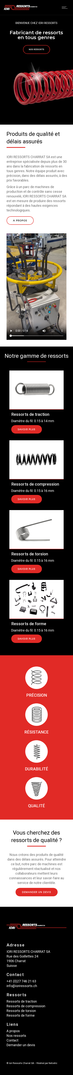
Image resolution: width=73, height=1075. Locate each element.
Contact (12, 1040)
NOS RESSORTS (36, 49)
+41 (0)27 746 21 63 (21, 981)
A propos (13, 1031)
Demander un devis (21, 1045)
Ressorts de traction (22, 1001)
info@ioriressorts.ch (22, 986)
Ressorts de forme (21, 1015)
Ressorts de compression (26, 1006)
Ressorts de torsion (21, 1011)
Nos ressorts (16, 1036)
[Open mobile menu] (65, 7)
